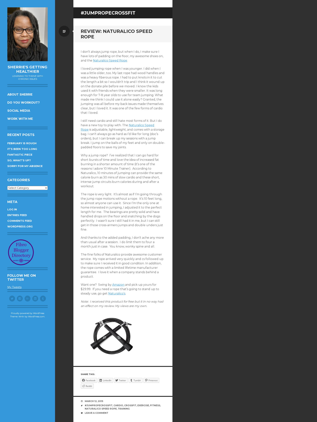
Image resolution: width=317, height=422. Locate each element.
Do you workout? (23, 102)
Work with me (20, 119)
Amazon (118, 284)
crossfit (130, 405)
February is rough (22, 143)
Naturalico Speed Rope (110, 60)
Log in (12, 209)
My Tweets (14, 287)
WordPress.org (20, 226)
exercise (143, 405)
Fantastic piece (19, 154)
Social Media (18, 110)
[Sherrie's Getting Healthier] (27, 34)
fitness (155, 405)
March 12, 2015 (94, 401)
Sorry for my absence (25, 166)
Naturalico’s (116, 293)
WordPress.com (36, 316)
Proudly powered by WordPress (27, 313)
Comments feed (19, 220)
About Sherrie (19, 94)
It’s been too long (22, 149)
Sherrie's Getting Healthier (27, 69)
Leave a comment (96, 413)
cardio (118, 405)
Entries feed (17, 215)
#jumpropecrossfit (98, 405)
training (124, 408)
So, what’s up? (19, 160)
